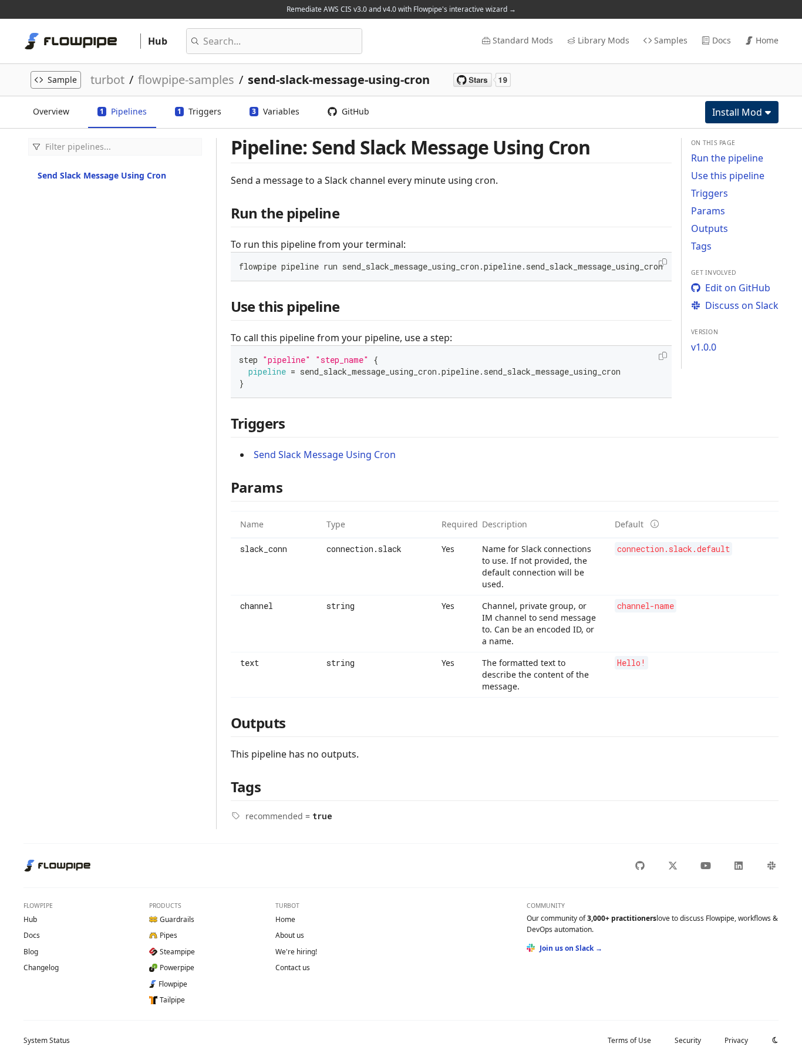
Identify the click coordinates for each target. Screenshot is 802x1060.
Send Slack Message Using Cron (102, 175)
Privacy (736, 1040)
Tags (701, 246)
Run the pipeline (727, 158)
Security (688, 1040)
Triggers (709, 193)
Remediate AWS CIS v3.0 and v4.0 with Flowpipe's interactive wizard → (401, 9)
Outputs (709, 228)
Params (708, 210)
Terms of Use (629, 1040)
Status (46, 1040)
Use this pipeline (727, 175)
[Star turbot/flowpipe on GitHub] (482, 80)
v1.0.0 (703, 347)
